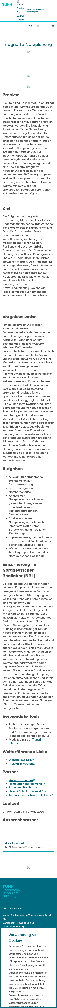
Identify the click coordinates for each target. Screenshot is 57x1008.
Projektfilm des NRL (22, 763)
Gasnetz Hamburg (21, 780)
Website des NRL (20, 759)
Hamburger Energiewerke (26, 783)
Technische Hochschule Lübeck (30, 795)
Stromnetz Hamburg (22, 787)
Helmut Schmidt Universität (26, 791)
